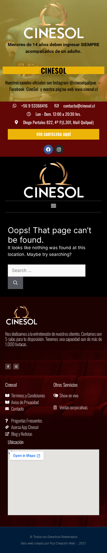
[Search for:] (46, 270)
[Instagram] (59, 149)
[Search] (15, 283)
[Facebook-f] (8, 366)
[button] (53, 205)
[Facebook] (48, 149)
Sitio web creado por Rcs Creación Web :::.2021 (53, 543)
